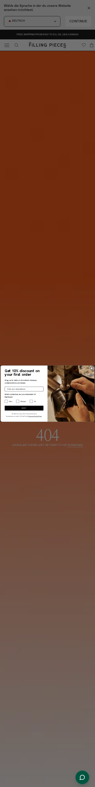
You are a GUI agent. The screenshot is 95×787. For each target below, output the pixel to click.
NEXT (24, 408)
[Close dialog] (91, 368)
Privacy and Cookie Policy (34, 416)
